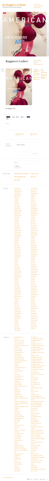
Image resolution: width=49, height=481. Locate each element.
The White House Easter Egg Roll (38, 457)
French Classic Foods (18, 433)
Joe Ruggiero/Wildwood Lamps (38, 365)
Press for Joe (33, 418)
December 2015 (34, 228)
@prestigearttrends (37, 71)
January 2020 (17, 289)
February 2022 (17, 247)
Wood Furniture (34, 470)
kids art (32, 386)
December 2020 (17, 271)
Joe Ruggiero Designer (36, 347)
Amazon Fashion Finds (19, 340)
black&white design (18, 352)
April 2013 (33, 283)
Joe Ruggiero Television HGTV (37, 362)
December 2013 (34, 269)
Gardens (16, 442)
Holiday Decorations (18, 453)
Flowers (16, 428)
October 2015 (33, 232)
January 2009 (34, 325)
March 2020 (16, 286)
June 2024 (16, 200)
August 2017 (33, 195)
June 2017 (33, 198)
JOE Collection (17, 470)
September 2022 (17, 235)
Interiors (16, 465)
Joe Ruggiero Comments (36, 343)
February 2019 (17, 308)
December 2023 (17, 210)
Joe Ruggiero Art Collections (37, 78)
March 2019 (16, 306)
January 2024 (17, 208)
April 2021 (16, 264)
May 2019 (16, 303)
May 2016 (33, 220)
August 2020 (17, 277)
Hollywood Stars (17, 458)
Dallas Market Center (18, 379)
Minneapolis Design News (36, 396)
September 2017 (34, 193)
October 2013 (33, 272)
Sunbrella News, (34, 448)
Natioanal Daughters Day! (36, 403)
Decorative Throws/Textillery (20, 386)
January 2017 (33, 206)
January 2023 (17, 228)
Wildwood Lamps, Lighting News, (38, 469)
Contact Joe (37, 4)
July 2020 (16, 279)
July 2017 (33, 196)
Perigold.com (34, 415)
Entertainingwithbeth (18, 418)
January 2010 (33, 315)
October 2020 (17, 274)
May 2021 (16, 262)
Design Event (17, 389)
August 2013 (33, 276)
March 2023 (16, 225)
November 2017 (34, 189)
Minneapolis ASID (34, 394)
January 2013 (33, 288)
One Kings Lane (34, 408)
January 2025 (17, 188)
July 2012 (33, 298)
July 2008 (33, 328)
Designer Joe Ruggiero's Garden (21, 406)
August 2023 (17, 217)
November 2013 (34, 271)
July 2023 (16, 218)
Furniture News (17, 438)
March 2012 (33, 305)
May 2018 (16, 323)
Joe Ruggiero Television (36, 360)
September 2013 (34, 274)
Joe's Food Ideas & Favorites (37, 369)
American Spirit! (19, 134)
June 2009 (33, 323)
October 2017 (33, 191)
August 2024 (17, 196)
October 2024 (17, 193)
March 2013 (33, 284)
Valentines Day (34, 467)
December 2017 (34, 188)
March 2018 (16, 326)
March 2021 (16, 266)
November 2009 (34, 316)
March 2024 (16, 205)
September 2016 (34, 213)
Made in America (34, 391)
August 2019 (17, 298)
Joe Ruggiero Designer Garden (37, 349)
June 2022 (16, 240)
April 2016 (33, 222)
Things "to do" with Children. (37, 460)
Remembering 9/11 (35, 421)
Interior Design (17, 462)
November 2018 (17, 313)
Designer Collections (18, 396)
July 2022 (16, 239)
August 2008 (34, 326)
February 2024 (17, 206)
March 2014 (33, 264)
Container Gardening (18, 376)
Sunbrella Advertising (35, 445)
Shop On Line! (33, 134)
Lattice (32, 389)
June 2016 (33, 218)
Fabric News (17, 421)
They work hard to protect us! (21, 173)
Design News (17, 393)
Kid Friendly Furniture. (36, 384)
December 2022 (17, 230)
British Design (17, 354)
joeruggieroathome (38, 64)
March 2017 (33, 203)
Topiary (32, 464)
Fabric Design (17, 420)
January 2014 (33, 267)
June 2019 (16, 301)
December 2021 (17, 250)
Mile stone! (33, 176)
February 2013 (34, 286)
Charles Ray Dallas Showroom (20, 360)
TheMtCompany (34, 458)
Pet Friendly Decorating (36, 416)
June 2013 (33, 279)
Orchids (32, 411)
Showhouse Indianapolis (36, 437)
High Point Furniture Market (20, 448)
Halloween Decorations (19, 447)
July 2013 (33, 277)
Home (15, 460)
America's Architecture (19, 342)
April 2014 (33, 262)
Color (15, 372)
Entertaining (17, 413)
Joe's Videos (33, 381)
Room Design (34, 425)
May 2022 (16, 242)
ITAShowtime (17, 469)
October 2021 (17, 254)
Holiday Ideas (17, 455)
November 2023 (17, 211)
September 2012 (34, 294)
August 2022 (17, 237)
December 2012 (34, 289)
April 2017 (33, 201)
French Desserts (17, 437)
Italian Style (16, 467)
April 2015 (33, 242)
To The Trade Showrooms (36, 462)
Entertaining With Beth (19, 416)
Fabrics (15, 423)
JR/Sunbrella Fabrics (35, 382)
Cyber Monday (17, 377)
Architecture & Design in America (21, 345)
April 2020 (16, 284)
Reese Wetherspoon (35, 420)
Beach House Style (18, 349)
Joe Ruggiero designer (44, 75)
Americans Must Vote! (19, 343)
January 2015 (33, 247)
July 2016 (33, 217)
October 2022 (17, 233)
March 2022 (16, 245)
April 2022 (16, 244)
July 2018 (16, 320)
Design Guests (17, 391)
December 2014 (34, 249)
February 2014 (34, 266)
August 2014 (33, 255)
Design (42, 70)
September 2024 (17, 195)
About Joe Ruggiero (38, 5)
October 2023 (17, 213)
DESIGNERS (16, 408)
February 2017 (34, 205)
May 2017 (33, 200)
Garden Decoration (18, 440)
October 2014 (33, 252)
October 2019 (17, 294)
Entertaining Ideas (18, 415)
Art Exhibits (36, 73)
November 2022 (17, 232)
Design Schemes (17, 394)
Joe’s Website (37, 7)
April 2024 (16, 203)
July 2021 (16, 259)
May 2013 (33, 281)
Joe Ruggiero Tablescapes (36, 359)
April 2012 (33, 303)
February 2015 (34, 245)
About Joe (16, 338)
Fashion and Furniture (19, 425)
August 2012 (33, 296)
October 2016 (33, 211)
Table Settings (34, 450)
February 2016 (34, 225)
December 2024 (17, 189)
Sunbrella (33, 443)
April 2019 (16, 305)
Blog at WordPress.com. (8, 477)
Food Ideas (16, 431)
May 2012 (33, 301)
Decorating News (18, 382)
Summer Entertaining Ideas (37, 442)
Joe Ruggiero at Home (14, 5)
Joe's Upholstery (34, 379)
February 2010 (34, 313)
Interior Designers (18, 464)
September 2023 (17, 215)
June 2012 (33, 299)
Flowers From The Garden (19, 430)
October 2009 (34, 318)
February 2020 (17, 288)
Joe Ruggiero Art (37, 75)
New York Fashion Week (36, 406)
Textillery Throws (34, 453)
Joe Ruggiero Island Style (36, 357)
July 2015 (33, 237)
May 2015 (33, 240)
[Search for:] (27, 162)
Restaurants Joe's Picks (36, 423)
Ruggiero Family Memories (37, 430)
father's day (16, 426)
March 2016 (33, 223)
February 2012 (34, 306)
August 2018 (17, 318)
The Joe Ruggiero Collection (37, 455)
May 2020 (16, 283)
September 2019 (17, 296)
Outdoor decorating (35, 413)
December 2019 (17, 291)
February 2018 (17, 328)
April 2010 (33, 310)
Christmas (16, 365)
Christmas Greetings (18, 371)
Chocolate (16, 364)
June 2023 (16, 220)
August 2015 (33, 235)
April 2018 (16, 325)
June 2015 (33, 239)
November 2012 (34, 291)
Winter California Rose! (20, 176)
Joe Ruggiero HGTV (35, 355)
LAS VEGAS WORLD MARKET (37, 387)
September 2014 (34, 254)
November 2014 (34, 250)
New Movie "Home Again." (36, 404)
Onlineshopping (34, 409)
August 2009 (33, 321)
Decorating (16, 381)
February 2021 (17, 267)
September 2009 (34, 320)
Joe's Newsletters (34, 377)
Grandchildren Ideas (18, 445)
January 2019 (17, 310)
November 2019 (17, 293)
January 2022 (17, 249)
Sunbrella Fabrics (34, 447)
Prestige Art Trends (44, 78)
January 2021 (17, 269)
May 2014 (33, 261)
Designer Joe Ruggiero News (20, 401)
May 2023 (16, 222)
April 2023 (16, 223)
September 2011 (34, 308)
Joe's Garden (33, 371)
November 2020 (17, 272)
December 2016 (34, 208)
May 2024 (16, 201)
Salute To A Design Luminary (37, 433)
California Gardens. (18, 355)
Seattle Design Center (35, 435)
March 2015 (33, 244)
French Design (17, 435)
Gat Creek (16, 443)
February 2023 (17, 227)
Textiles (32, 452)
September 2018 (17, 316)
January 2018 (17, 330)
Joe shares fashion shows (36, 367)
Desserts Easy (17, 411)
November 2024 (17, 191)
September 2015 (34, 233)
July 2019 (16, 299)
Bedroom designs (18, 350)
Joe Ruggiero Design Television (37, 345)
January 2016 (33, 227)
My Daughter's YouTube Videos (37, 401)
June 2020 (16, 281)
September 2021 (17, 255)
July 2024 (16, 198)
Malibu (32, 393)
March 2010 (33, 311)
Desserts (16, 409)
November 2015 (34, 230)
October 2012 (33, 293)
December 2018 (17, 311)
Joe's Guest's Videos (35, 372)
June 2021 (16, 261)
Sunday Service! (35, 173)
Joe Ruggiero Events (35, 350)
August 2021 (17, 257)
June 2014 (33, 259)
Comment (34, 153)
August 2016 (33, 215)
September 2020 (18, 276)
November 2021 (17, 252)
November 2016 (34, 210)
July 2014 (33, 257)
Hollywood (16, 457)
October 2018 (17, 315)
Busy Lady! (17, 180)
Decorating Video (18, 384)
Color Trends (17, 374)
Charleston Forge (18, 362)
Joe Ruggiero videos (35, 364)
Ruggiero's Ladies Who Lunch (37, 431)
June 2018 (16, 321)
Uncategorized (34, 465)
